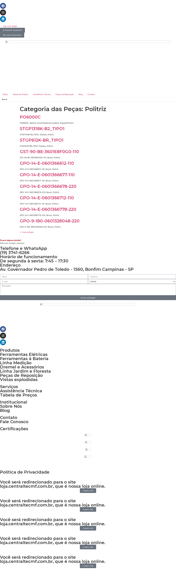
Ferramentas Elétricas (24, 354)
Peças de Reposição (65, 94)
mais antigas (27, 232)
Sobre (5, 94)
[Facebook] (3, 6)
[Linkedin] (3, 19)
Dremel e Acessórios (22, 367)
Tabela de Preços (20, 94)
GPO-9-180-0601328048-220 (49, 220)
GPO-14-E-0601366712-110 (47, 197)
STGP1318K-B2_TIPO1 (42, 128)
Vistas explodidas (19, 379)
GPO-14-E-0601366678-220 (48, 186)
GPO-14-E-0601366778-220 (48, 209)
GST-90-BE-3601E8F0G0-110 (49, 151)
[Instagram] (3, 12)
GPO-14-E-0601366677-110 (47, 174)
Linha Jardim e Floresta (25, 371)
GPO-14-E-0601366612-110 (47, 163)
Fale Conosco (14, 421)
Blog (81, 94)
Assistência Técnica (42, 94)
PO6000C (30, 117)
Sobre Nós (11, 406)
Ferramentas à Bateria (24, 358)
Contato (91, 94)
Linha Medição (15, 362)
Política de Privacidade (24, 472)
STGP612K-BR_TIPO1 (41, 140)
